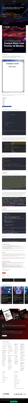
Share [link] (7, 23)
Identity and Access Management (22, 347)
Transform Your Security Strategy (22, 368)
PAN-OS (9, 352)
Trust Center (3, 397)
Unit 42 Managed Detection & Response (16, 362)
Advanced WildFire (4, 355)
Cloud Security (16, 346)
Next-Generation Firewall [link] (19, 16)
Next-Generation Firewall (10, 258)
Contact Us (3, 376)
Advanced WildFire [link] (18, 14)
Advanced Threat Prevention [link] (7, 14)
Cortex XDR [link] (5, 16)
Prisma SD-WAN (10, 366)
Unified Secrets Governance (22, 356)
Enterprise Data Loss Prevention (4, 358)
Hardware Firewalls (10, 347)
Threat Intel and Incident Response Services (22, 363)
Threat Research (21, 21)
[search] (26, 1)
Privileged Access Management (22, 346)
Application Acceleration (9, 358)
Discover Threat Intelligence (22, 370)
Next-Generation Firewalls (10, 346)
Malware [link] (15, 300)
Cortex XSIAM (16, 356)
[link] (3, 6)
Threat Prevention (19, 258)
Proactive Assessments (22, 365)
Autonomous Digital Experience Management (10, 361)
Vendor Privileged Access (22, 360)
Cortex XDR (4, 258)
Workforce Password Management (22, 352)
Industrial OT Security (3, 364)
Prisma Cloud (16, 353)
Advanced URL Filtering (4, 354)
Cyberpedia (15, 377)
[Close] (27, 399)
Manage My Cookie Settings (13, 401)
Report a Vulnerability (16, 383)
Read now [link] (9, 302)
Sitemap (15, 384)
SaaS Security (9, 369)
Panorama (9, 353)
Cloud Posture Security (16, 350)
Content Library (16, 376)
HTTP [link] (26, 300)
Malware (18, 21)
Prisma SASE (9, 357)
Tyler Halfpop (5, 21)
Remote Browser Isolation (10, 367)
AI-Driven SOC (16, 355)
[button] (7, 23)
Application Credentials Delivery (22, 358)
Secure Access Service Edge (10, 355)
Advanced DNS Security (4, 357)
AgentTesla (5, 22)
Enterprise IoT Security (4, 360)
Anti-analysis (8, 22)
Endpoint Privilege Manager (22, 349)
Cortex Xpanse (16, 360)
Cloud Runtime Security (16, 352)
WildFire (15, 258)
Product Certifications (17, 382)
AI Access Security (4, 348)
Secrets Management (22, 355)
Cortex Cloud (16, 347)
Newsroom (3, 382)
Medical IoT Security (3, 362)
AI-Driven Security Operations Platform (17, 344)
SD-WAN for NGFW (10, 351)
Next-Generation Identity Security (22, 344)
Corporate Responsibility (5, 377)
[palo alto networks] (14, 1)
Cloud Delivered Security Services (4, 350)
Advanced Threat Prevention (4, 352)
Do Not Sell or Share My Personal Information (19, 388)
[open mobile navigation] (2, 1)
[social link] (14, 394)
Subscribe (4, 335)
